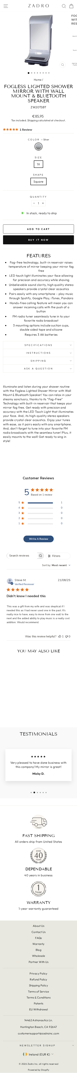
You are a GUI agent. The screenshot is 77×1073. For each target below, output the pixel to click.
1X (38, 164)
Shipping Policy (38, 985)
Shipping (32, 120)
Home (38, 79)
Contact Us (38, 932)
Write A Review (38, 539)
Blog (39, 950)
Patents (38, 1003)
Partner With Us (38, 962)
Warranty (38, 944)
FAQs (38, 938)
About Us (38, 926)
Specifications (39, 345)
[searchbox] (22, 556)
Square (38, 181)
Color (38, 139)
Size (38, 157)
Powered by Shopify (38, 1069)
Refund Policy (38, 979)
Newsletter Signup (38, 1045)
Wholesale (38, 956)
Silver (38, 146)
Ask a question (38, 368)
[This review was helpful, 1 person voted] (60, 636)
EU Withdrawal (38, 1009)
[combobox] (56, 565)
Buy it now (38, 239)
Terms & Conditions (38, 997)
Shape (38, 174)
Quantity (38, 196)
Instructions (38, 352)
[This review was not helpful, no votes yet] (66, 636)
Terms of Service (38, 991)
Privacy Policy (38, 973)
